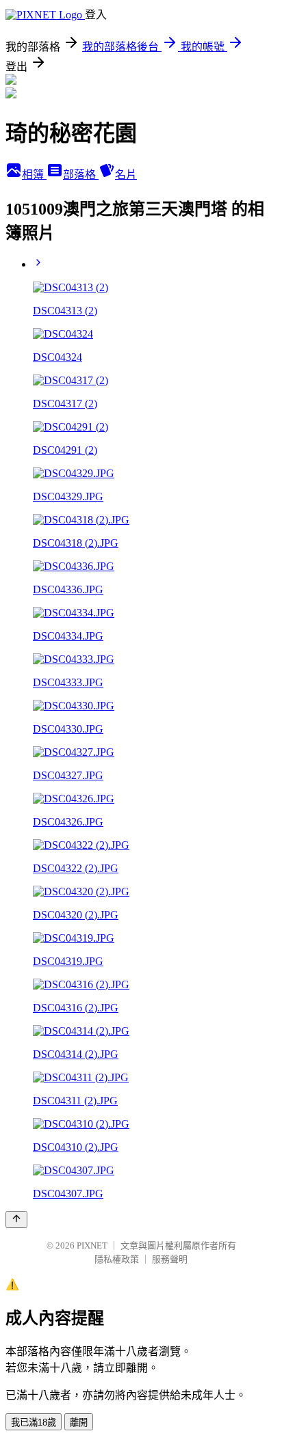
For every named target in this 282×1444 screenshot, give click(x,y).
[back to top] (16, 1219)
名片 (126, 174)
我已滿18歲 (33, 1422)
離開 (79, 1422)
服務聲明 (170, 1259)
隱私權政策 (116, 1259)
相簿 (34, 174)
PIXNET (92, 1245)
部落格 (81, 174)
